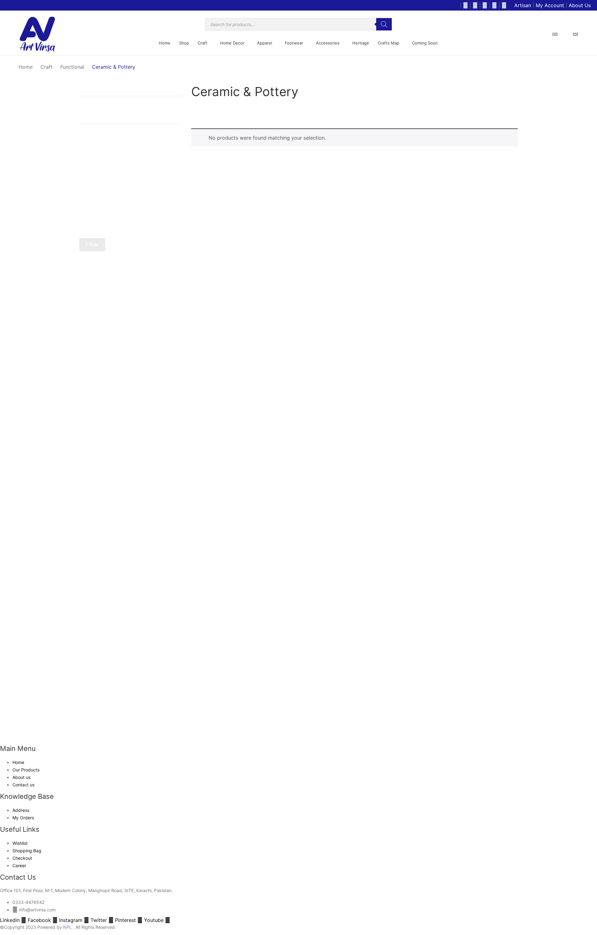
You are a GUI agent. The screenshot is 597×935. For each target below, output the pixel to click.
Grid (195, 113)
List (206, 113)
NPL (67, 927)
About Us (580, 5)
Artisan (522, 5)
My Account (550, 5)
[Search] (384, 24)
